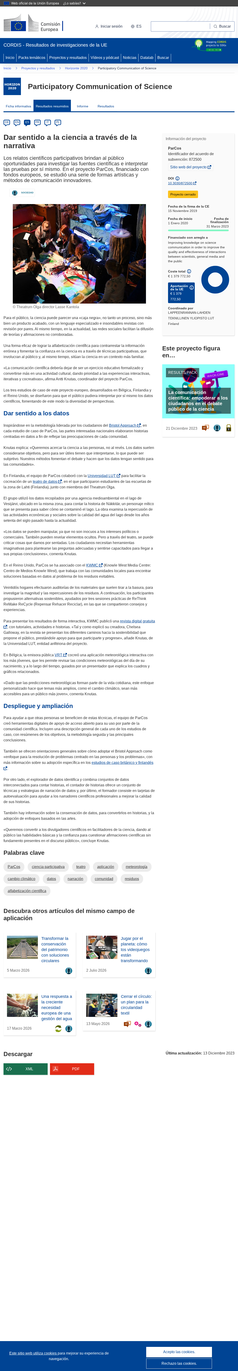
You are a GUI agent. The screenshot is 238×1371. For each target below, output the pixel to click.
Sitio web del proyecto (189, 168)
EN (17, 122)
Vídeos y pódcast (105, 58)
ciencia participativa (48, 867)
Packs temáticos (31, 58)
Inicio (10, 58)
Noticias (129, 58)
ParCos (14, 867)
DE (7, 122)
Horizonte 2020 (76, 68)
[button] (136, 26)
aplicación (105, 867)
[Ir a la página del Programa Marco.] (12, 86)
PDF (76, 1069)
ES (27, 122)
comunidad (104, 879)
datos (51, 879)
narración (75, 879)
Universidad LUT (103, 476)
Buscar (163, 58)
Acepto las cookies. (179, 1352)
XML (29, 1069)
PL (58, 122)
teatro (81, 867)
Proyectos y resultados (68, 58)
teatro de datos (46, 482)
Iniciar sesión (111, 26)
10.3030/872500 (180, 183)
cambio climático (21, 879)
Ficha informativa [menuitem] (18, 106)
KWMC (93, 565)
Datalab (146, 58)
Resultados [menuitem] (106, 106)
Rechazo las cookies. (179, 1363)
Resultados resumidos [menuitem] (52, 106)
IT (47, 122)
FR (37, 122)
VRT (59, 655)
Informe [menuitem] (82, 106)
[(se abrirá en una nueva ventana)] (41, 23)
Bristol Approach (123, 425)
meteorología (136, 867)
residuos (132, 879)
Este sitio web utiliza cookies (33, 1353)
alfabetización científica (27, 891)
